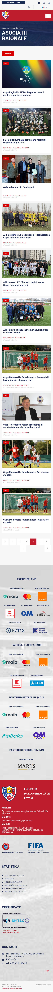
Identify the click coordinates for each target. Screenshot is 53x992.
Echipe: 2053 (10, 879)
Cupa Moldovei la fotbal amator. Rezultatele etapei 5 (26, 473)
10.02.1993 (19, 852)
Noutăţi (15, 28)
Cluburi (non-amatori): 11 (15, 888)
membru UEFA (7, 852)
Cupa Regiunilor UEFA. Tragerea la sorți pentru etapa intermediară (23, 93)
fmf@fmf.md (12, 959)
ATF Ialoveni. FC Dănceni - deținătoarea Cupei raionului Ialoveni (23, 283)
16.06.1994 (45, 852)
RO (46, 7)
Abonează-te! (13, 3)
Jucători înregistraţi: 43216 (16, 885)
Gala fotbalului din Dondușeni (18, 187)
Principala (6, 28)
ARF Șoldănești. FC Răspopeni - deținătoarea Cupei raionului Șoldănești (26, 236)
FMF (21, 28)
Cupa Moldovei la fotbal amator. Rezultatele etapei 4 (26, 521)
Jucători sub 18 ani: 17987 (15, 892)
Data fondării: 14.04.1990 (15, 876)
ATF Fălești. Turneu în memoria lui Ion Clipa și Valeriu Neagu (25, 331)
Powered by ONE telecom (43, 984)
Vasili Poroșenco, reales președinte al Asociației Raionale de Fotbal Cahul (23, 426)
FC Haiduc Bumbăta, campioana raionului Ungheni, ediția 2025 (24, 141)
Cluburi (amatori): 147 (14, 882)
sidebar (8, 53)
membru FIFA (33, 852)
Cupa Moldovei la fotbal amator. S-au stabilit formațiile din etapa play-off (26, 378)
